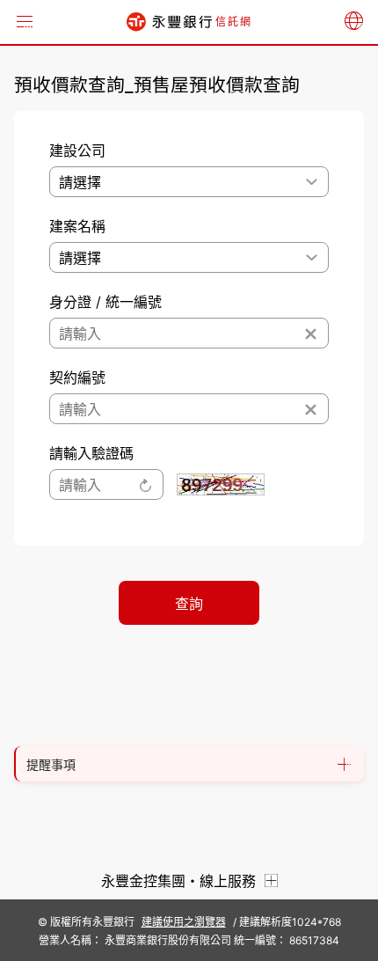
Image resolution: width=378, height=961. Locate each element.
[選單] (24, 22)
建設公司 (77, 150)
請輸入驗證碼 (91, 453)
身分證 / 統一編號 (105, 302)
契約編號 (77, 377)
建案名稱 (77, 226)
